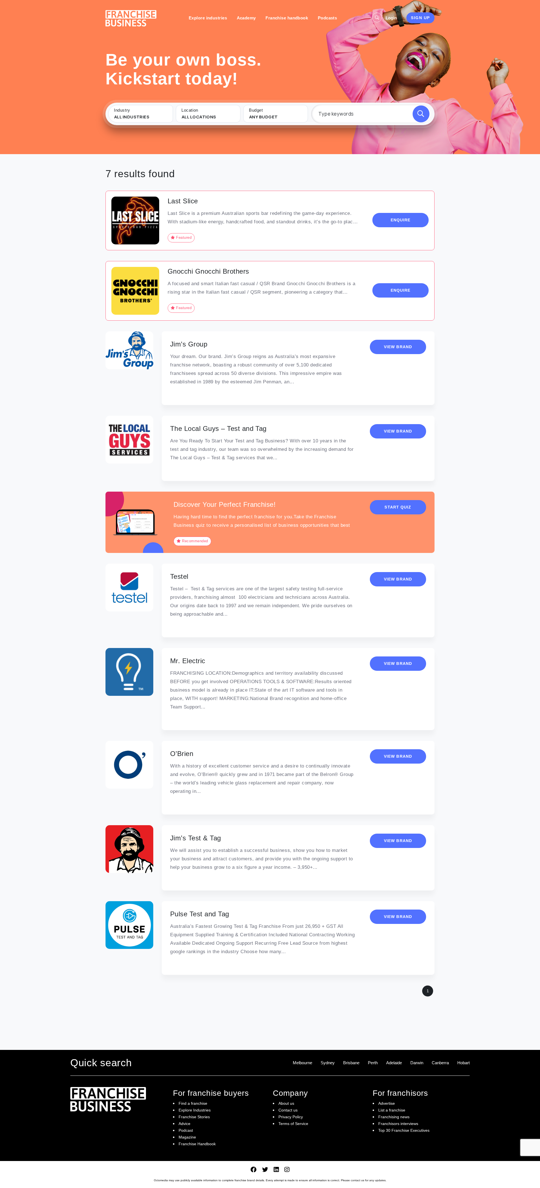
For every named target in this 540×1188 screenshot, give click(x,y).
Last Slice (183, 201)
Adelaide (394, 1062)
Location (189, 110)
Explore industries (208, 17)
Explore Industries (195, 1110)
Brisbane (351, 1062)
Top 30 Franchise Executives (403, 1130)
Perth (373, 1062)
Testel (179, 576)
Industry (122, 110)
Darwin (416, 1062)
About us (286, 1103)
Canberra (440, 1062)
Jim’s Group (188, 344)
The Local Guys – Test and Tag (218, 428)
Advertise (386, 1103)
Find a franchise (193, 1103)
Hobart (463, 1062)
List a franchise (391, 1110)
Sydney (328, 1062)
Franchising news (394, 1117)
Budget (256, 110)
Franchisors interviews (398, 1123)
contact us (357, 1180)
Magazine (187, 1137)
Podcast (186, 1130)
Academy (246, 17)
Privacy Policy (290, 1117)
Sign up (420, 17)
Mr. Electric (187, 661)
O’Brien (181, 753)
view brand (398, 347)
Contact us (288, 1110)
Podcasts (327, 17)
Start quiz (397, 507)
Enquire (401, 220)
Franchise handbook (287, 17)
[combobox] (140, 117)
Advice (184, 1123)
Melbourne (302, 1062)
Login (391, 17)
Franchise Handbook (197, 1144)
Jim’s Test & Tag (195, 838)
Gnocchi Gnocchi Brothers (208, 271)
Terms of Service (293, 1123)
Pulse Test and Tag (199, 914)
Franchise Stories (194, 1117)
